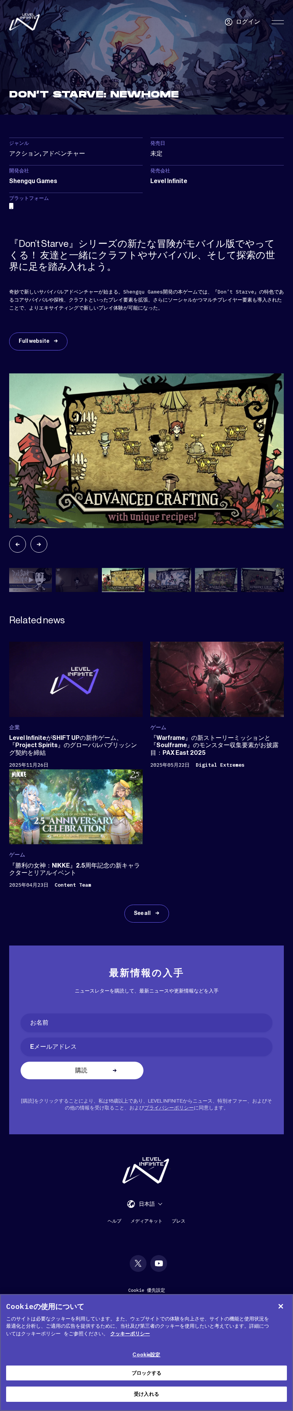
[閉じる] (280, 1306)
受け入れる (146, 1394)
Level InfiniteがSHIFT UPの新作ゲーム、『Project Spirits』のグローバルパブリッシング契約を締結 (73, 745)
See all (142, 913)
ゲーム (158, 727)
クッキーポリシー (130, 1333)
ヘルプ (114, 1221)
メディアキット (146, 1221)
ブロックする (147, 1372)
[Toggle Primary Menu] (278, 22)
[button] (17, 544)
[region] (146, 1352)
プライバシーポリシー (169, 1107)
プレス (178, 1221)
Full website (34, 341)
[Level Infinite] (24, 21)
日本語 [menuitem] (147, 1204)
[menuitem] (150, 1203)
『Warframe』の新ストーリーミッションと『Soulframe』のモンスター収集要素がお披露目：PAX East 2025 (214, 745)
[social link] (138, 1263)
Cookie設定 (146, 1354)
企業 (14, 727)
